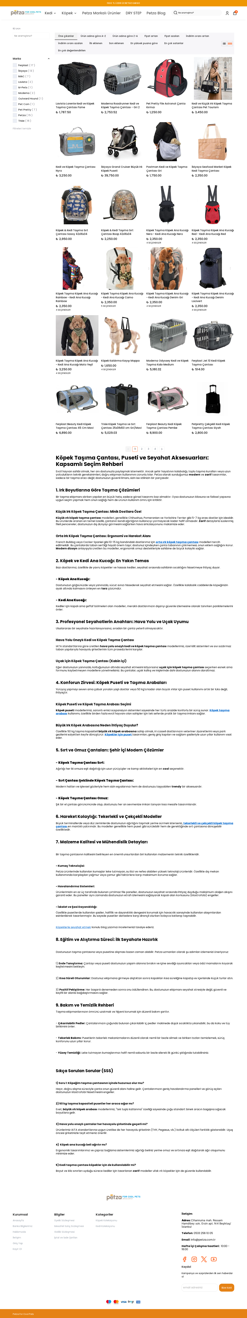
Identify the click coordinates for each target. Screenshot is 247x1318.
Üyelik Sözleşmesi (64, 1220)
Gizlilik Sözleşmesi (64, 1232)
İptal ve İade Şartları (65, 1237)
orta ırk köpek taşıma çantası (177, 542)
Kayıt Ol (17, 1249)
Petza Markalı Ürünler (101, 13)
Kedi (48, 13)
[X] (204, 1259)
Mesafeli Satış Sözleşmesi (69, 1226)
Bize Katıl (227, 1287)
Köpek (67, 13)
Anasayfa (18, 1220)
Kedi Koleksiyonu (105, 1226)
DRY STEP (133, 13)
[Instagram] (194, 1259)
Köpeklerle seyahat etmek (73, 927)
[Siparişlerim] (227, 13)
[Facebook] (184, 1259)
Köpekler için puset (118, 734)
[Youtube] (214, 1259)
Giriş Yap (18, 1243)
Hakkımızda (19, 1232)
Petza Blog (156, 13)
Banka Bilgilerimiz (22, 1226)
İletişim (17, 1237)
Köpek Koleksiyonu (106, 1220)
